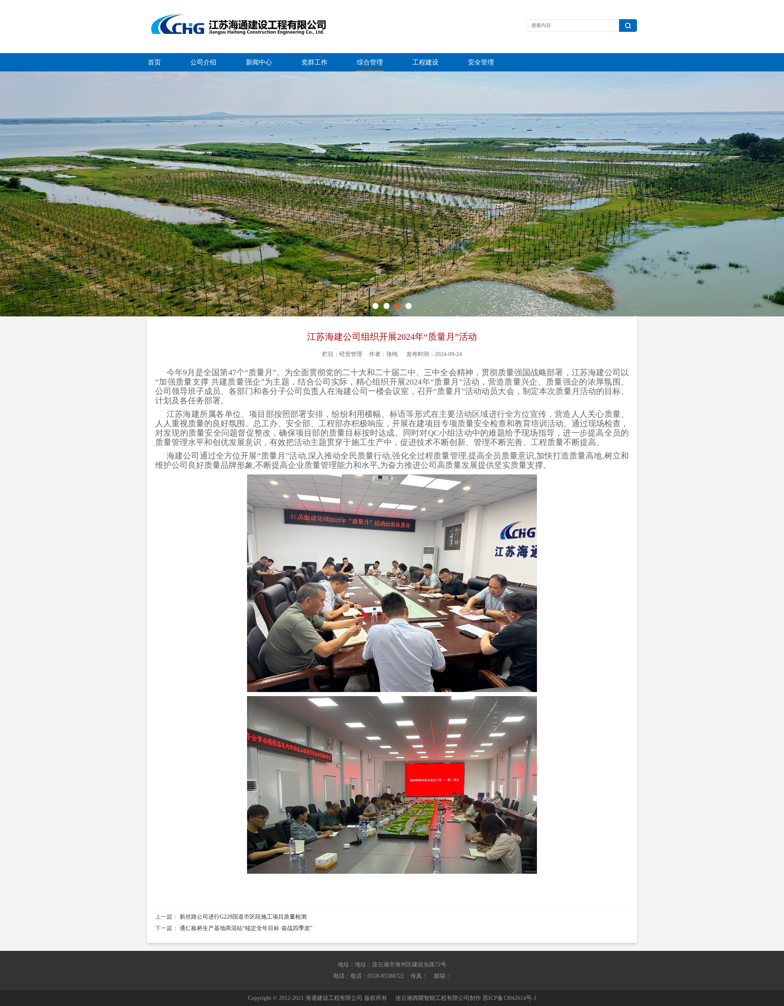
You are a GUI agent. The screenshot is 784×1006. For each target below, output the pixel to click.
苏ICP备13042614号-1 (510, 998)
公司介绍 (203, 62)
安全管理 (481, 62)
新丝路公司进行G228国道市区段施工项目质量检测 (243, 917)
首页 (154, 62)
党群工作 (314, 62)
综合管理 (370, 62)
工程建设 (425, 62)
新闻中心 (259, 62)
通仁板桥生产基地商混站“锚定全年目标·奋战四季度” (246, 928)
